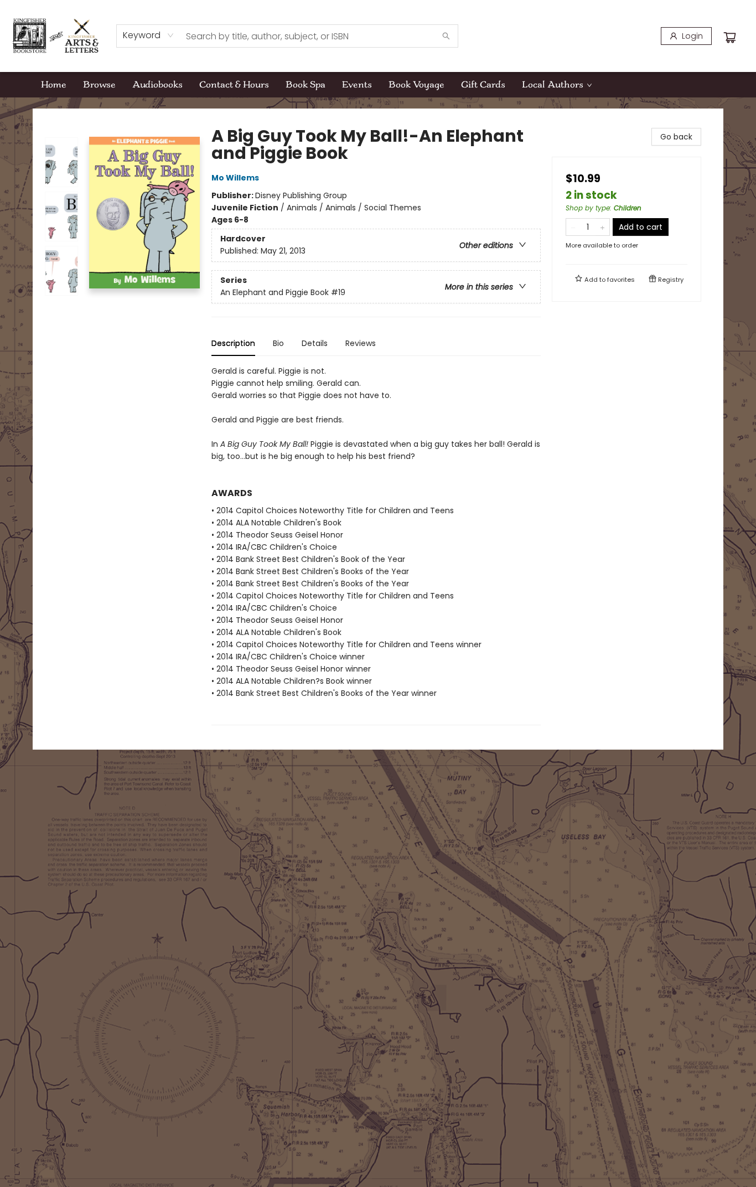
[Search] (446, 36)
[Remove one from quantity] (573, 227)
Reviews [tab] (360, 343)
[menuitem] (54, 84)
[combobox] (148, 35)
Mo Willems (235, 177)
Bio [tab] (278, 343)
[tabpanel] (376, 545)
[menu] (378, 84)
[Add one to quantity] (602, 227)
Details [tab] (315, 343)
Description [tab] (233, 343)
